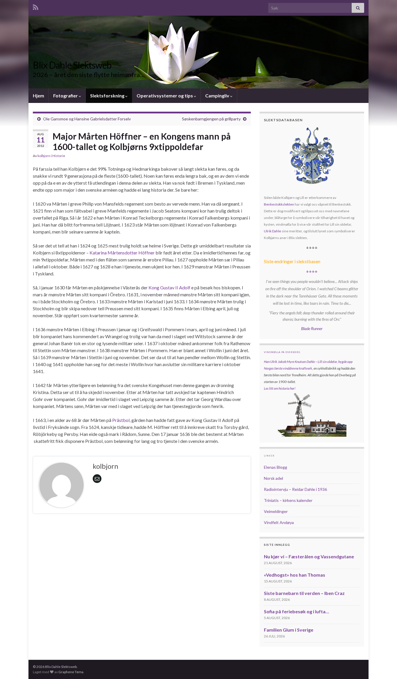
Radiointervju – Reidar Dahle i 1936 (295, 489)
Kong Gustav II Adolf (170, 287)
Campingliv (217, 95)
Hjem (38, 95)
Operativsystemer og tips (165, 95)
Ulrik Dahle (272, 231)
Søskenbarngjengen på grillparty (211, 118)
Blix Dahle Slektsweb (72, 65)
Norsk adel (273, 478)
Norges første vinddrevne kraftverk (288, 368)
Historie (58, 156)
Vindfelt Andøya (279, 522)
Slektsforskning (107, 95)
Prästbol (121, 420)
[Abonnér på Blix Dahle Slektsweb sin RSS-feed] (35, 6)
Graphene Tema (70, 672)
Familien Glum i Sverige (288, 629)
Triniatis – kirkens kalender (288, 500)
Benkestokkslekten (279, 204)
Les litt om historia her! (280, 388)
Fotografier (66, 95)
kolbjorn (43, 156)
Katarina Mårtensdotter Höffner (122, 252)
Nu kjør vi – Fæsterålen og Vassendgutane (309, 556)
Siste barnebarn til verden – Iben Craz (304, 593)
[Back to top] (384, 666)
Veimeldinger (276, 511)
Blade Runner (312, 328)
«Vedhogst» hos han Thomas (294, 575)
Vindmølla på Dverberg (282, 352)
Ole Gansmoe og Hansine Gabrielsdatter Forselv (87, 118)
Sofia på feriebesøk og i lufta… (296, 611)
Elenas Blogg (275, 467)
